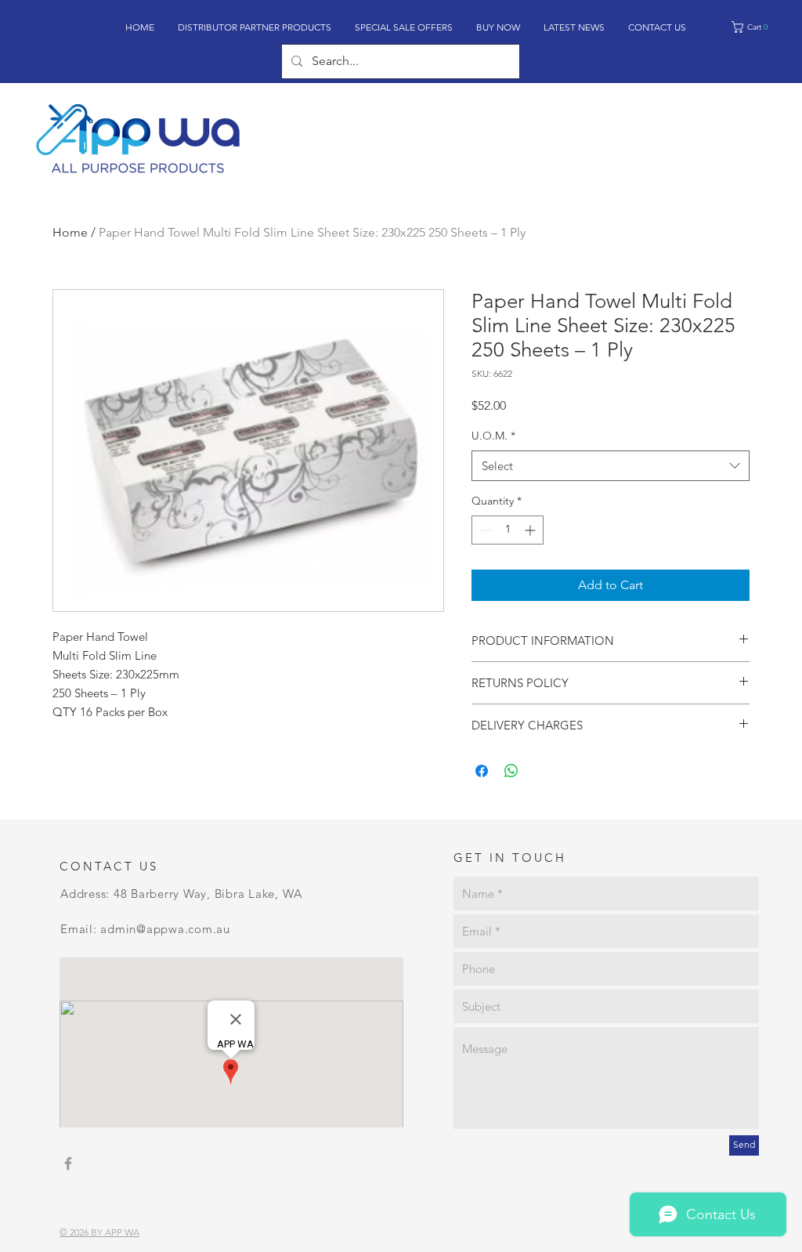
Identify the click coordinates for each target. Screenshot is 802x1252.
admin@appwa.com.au (165, 928)
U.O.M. (493, 436)
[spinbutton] (507, 530)
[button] (755, 27)
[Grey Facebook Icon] (68, 1163)
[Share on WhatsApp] (511, 771)
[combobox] (610, 466)
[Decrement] (483, 530)
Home (70, 232)
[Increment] (531, 530)
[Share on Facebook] (481, 771)
